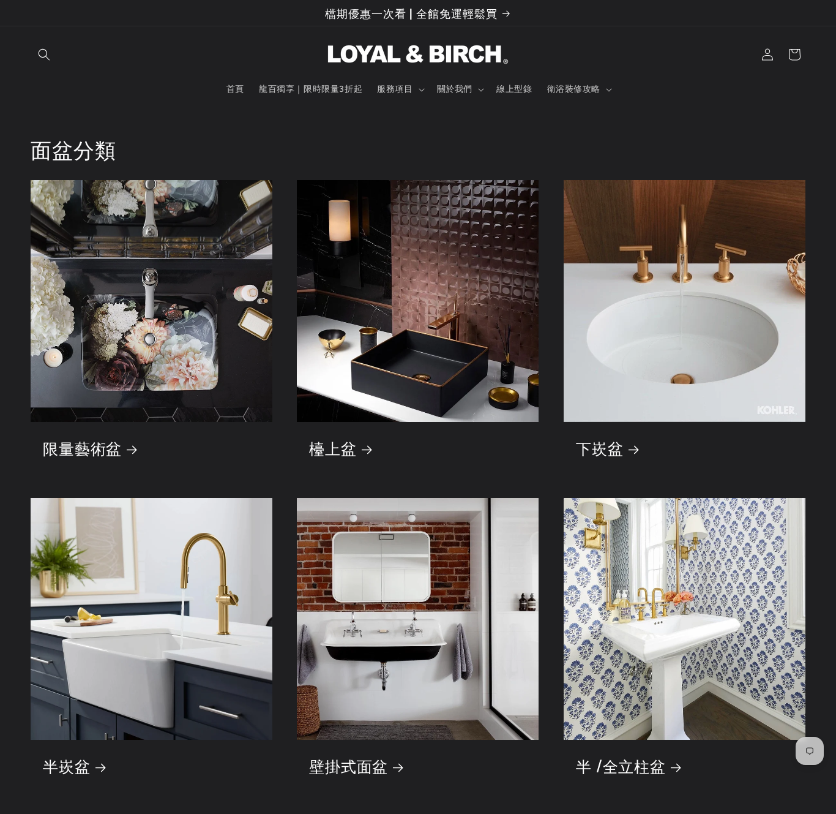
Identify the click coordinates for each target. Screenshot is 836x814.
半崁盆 (67, 766)
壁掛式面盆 (348, 766)
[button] (44, 54)
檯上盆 (333, 448)
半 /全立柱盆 (621, 766)
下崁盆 (600, 448)
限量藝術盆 (82, 448)
